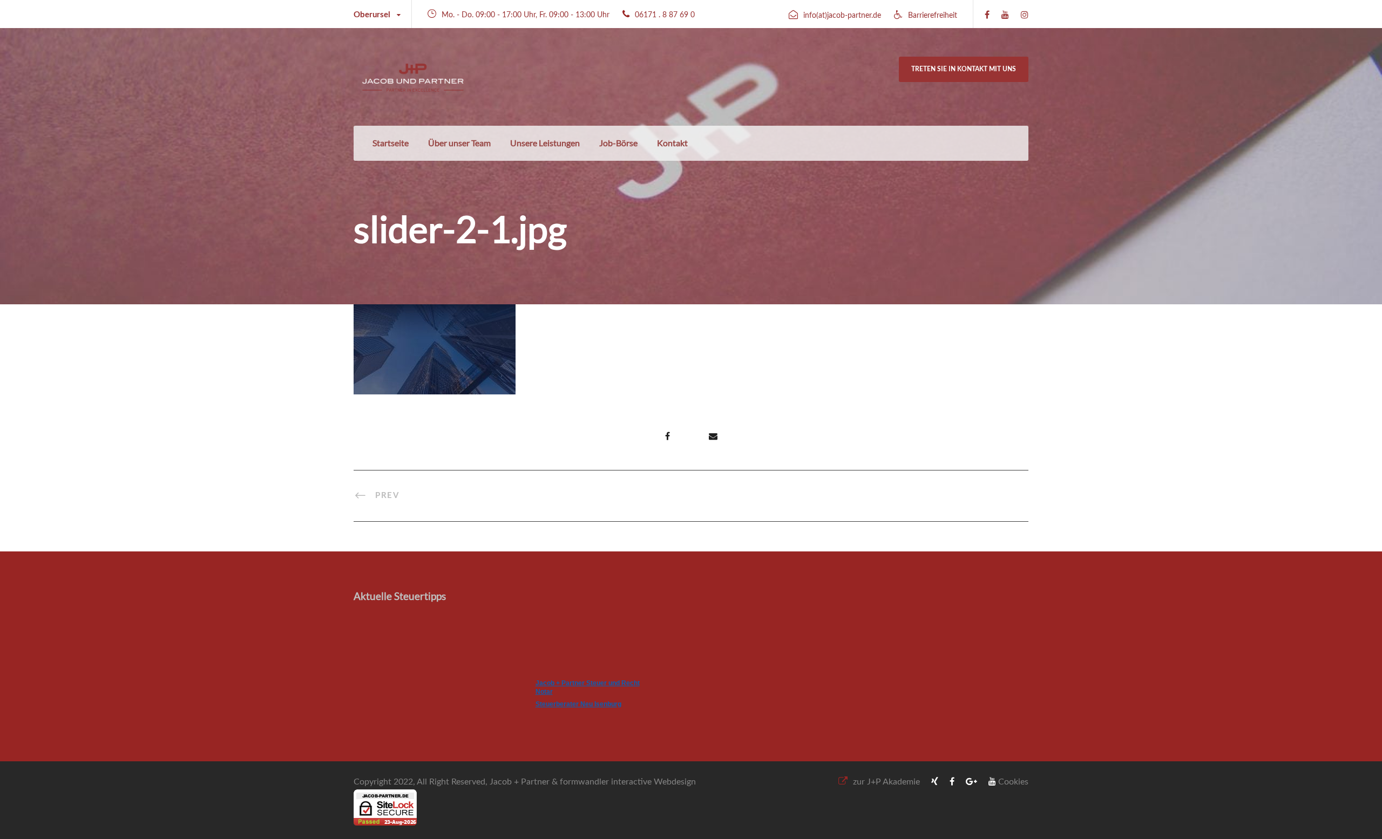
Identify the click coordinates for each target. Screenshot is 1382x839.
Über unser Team (459, 143)
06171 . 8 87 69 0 (665, 15)
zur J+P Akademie (886, 781)
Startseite (390, 143)
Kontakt (672, 143)
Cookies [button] (1013, 781)
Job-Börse (618, 143)
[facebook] (987, 15)
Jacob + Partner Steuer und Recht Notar (588, 687)
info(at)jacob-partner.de (842, 15)
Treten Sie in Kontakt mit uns (963, 69)
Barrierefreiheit (932, 15)
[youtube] (1005, 15)
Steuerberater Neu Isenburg (578, 704)
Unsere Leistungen (545, 143)
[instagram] (1024, 15)
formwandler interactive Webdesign (628, 781)
